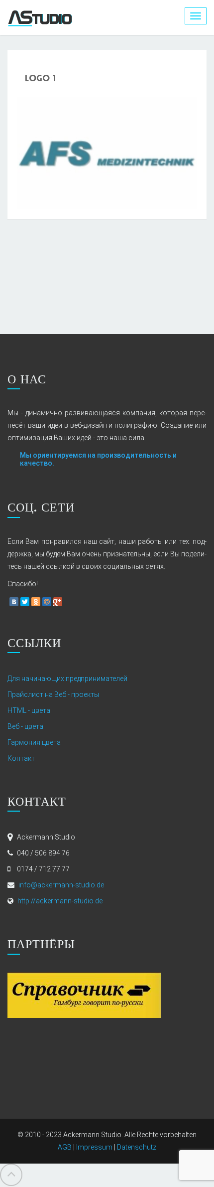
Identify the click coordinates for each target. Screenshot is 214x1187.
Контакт (21, 758)
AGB (65, 1147)
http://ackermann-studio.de (60, 901)
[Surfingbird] (68, 601)
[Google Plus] (57, 601)
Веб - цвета (25, 726)
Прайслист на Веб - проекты (53, 694)
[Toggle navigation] (196, 15)
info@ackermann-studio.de (61, 885)
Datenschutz (136, 1147)
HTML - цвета (28, 710)
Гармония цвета (34, 742)
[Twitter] (24, 601)
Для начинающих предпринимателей (67, 678)
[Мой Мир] (46, 601)
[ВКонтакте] (13, 601)
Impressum (94, 1147)
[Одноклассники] (35, 601)
